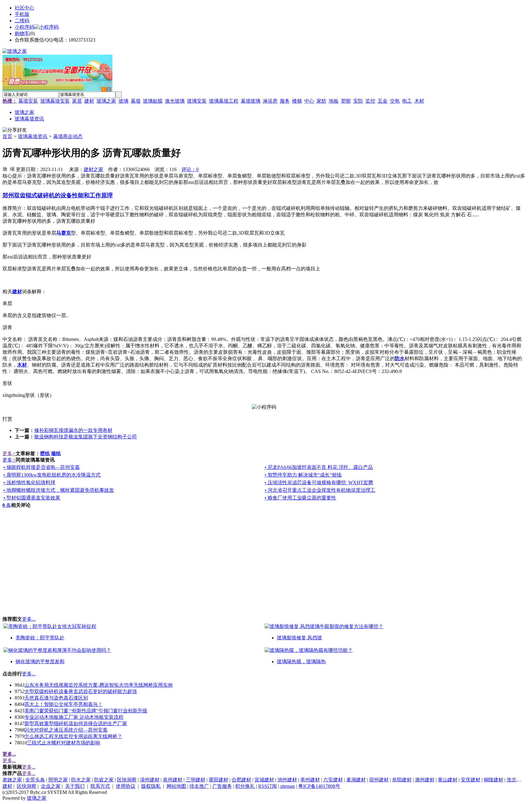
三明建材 (195, 779)
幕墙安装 (28, 101)
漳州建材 (150, 779)
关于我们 (75, 786)
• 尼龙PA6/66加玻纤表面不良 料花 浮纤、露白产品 (319, 467)
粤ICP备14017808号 (319, 786)
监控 (370, 101)
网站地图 (176, 786)
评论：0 (190, 169)
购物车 (22, 33)
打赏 (7, 419)
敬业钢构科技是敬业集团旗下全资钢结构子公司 (85, 436)
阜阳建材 (402, 779)
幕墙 (136, 101)
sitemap (287, 786)
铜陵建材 (493, 779)
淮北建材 (516, 779)
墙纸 (56, 453)
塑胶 (346, 101)
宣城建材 (264, 779)
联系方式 (100, 786)
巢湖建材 (356, 779)
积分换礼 (245, 786)
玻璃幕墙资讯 (32, 136)
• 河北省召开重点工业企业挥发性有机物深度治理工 (320, 490)
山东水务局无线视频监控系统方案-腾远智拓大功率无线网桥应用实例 (98, 685)
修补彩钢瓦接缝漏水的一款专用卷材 (73, 430)
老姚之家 (12, 779)
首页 (7, 136)
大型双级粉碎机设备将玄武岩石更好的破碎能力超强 (80, 691)
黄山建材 (447, 779)
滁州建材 (425, 779)
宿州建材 (379, 779)
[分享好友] (14, 130)
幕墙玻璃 (250, 101)
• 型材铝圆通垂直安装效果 (31, 497)
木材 (419, 101)
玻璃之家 (106, 101)
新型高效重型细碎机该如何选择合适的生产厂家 (75, 723)
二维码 (22, 20)
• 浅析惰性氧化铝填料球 (29, 482)
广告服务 (222, 786)
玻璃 (123, 101)
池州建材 (287, 779)
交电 (395, 101)
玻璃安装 (197, 101)
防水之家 (81, 779)
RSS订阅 (267, 786)
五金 (382, 101)
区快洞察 (127, 779)
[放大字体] (4, 168)
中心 (309, 101)
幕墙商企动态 (67, 136)
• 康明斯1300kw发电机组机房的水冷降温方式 (52, 474)
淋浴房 (270, 101)
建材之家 (93, 169)
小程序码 (24, 27)
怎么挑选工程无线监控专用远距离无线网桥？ (73, 736)
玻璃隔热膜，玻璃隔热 (301, 661)
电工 (407, 101)
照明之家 (58, 779)
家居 (77, 101)
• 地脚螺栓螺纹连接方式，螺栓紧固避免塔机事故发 (58, 490)
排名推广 (199, 786)
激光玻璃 (175, 101)
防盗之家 (104, 779)
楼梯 (297, 101)
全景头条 (35, 779)
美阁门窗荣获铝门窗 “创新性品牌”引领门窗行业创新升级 (85, 710)
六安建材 (333, 779)
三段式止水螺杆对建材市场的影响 (63, 742)
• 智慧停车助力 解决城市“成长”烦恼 (303, 474)
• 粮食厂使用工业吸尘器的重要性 (300, 497)
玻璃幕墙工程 (223, 101)
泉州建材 (172, 779)
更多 (9, 453)
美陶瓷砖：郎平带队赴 (40, 637)
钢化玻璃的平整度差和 (40, 661)
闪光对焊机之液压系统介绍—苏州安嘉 (66, 730)
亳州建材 (310, 779)
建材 (89, 101)
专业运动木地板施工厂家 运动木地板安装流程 (73, 717)
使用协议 (125, 786)
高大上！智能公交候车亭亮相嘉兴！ (63, 704)
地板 (334, 101)
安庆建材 (470, 779)
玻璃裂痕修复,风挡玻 (299, 637)
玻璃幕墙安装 (55, 101)
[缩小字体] (12, 168)
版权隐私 (151, 786)
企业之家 (51, 786)
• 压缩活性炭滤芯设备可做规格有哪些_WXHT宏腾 (319, 482)
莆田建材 (218, 779)
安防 (358, 101)
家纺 (321, 101)
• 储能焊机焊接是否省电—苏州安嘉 (41, 467)
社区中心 (24, 7)
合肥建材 (241, 779)
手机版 (22, 14)
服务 (285, 101)
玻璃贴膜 (153, 101)
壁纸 (45, 453)
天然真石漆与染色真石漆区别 (56, 697)
